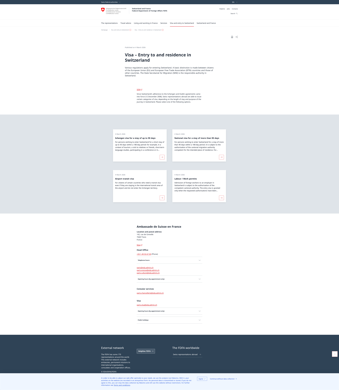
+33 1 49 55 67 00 (144, 254)
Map (138, 245)
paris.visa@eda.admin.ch (147, 305)
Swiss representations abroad (185, 354)
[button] (109, 23)
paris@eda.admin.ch (145, 267)
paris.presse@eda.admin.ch (148, 270)
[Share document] (236, 37)
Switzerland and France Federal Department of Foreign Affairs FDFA (149, 10)
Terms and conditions (122, 385)
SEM (138, 89)
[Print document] (232, 37)
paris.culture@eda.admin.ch (148, 273)
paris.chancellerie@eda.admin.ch (150, 293)
